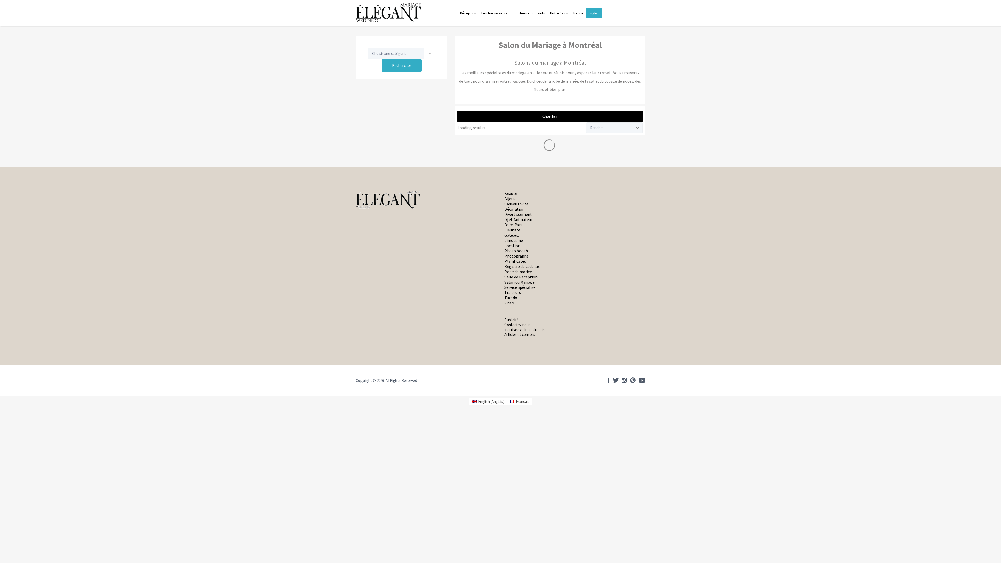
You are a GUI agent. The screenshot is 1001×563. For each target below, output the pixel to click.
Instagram (624, 380)
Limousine (513, 240)
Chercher (550, 116)
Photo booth (516, 250)
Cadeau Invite (516, 203)
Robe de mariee (518, 271)
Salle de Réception (521, 276)
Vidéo (509, 302)
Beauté (510, 193)
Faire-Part (513, 224)
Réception (468, 13)
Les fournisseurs (494, 13)
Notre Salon (559, 13)
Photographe (516, 256)
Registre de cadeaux (522, 266)
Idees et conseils (531, 13)
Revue (578, 13)
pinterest (633, 380)
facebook (608, 380)
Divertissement (518, 214)
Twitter (616, 380)
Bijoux (509, 198)
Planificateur (516, 261)
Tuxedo (510, 297)
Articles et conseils (519, 334)
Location (512, 245)
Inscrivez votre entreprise (525, 329)
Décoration (514, 209)
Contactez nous (517, 324)
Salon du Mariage (519, 282)
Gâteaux (511, 235)
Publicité (511, 319)
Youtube (642, 380)
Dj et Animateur (518, 219)
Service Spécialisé (519, 287)
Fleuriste (512, 229)
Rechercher (401, 65)
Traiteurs (512, 292)
